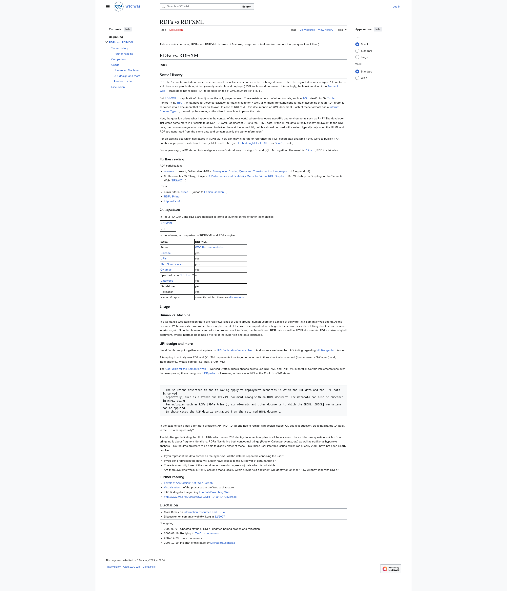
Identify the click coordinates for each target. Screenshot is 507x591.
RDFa (308, 150)
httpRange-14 (325, 350)
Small (364, 44)
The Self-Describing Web (214, 492)
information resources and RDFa (204, 512)
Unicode (165, 253)
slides (184, 192)
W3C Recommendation (209, 247)
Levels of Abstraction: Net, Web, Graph (188, 482)
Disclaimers (149, 566)
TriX (179, 102)
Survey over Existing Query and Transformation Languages (250, 171)
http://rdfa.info (172, 201)
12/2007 (220, 516)
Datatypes (166, 280)
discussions (236, 297)
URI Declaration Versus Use (234, 350)
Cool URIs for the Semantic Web (185, 368)
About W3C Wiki (131, 566)
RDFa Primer (172, 196)
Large (364, 56)
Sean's (279, 143)
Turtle (331, 98)
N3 (305, 98)
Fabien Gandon (214, 192)
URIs (163, 258)
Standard (366, 50)
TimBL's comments (207, 533)
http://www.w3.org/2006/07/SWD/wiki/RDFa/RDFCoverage (200, 496)
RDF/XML (171, 98)
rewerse (169, 171)
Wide (364, 77)
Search (247, 6)
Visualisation (172, 487)
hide (127, 29)
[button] (108, 6)
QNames (166, 269)
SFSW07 (177, 180)
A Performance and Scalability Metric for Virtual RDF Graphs (246, 176)
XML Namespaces (171, 264)
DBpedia (209, 373)
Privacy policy (113, 566)
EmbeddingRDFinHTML (253, 143)
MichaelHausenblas (222, 542)
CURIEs (185, 275)
